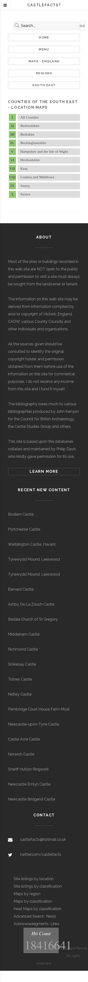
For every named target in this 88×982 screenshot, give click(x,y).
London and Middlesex (37, 177)
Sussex (25, 194)
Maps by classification (33, 901)
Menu (44, 49)
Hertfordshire (30, 160)
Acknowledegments (31, 924)
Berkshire (27, 134)
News (51, 916)
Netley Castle (19, 694)
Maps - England (44, 61)
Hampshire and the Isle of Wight (44, 151)
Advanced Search (29, 916)
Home (44, 37)
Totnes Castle (20, 679)
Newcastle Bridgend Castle (31, 799)
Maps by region (27, 894)
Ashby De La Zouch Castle (31, 604)
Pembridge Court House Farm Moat (39, 709)
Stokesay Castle (22, 664)
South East (44, 85)
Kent (23, 169)
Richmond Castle (23, 649)
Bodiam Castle (21, 514)
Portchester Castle (24, 529)
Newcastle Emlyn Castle (29, 784)
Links (54, 924)
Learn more (44, 471)
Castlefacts (44, 5)
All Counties (29, 117)
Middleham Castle (23, 634)
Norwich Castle (21, 754)
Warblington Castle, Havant (32, 544)
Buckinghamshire (33, 143)
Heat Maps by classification (37, 909)
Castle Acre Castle (24, 739)
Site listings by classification (38, 886)
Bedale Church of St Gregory (33, 619)
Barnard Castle (21, 589)
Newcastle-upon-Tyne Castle (33, 724)
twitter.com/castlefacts (40, 854)
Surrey (25, 186)
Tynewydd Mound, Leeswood (34, 559)
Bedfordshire (29, 126)
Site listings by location (34, 879)
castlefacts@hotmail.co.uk (43, 839)
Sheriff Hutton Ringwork (28, 769)
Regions (44, 73)
